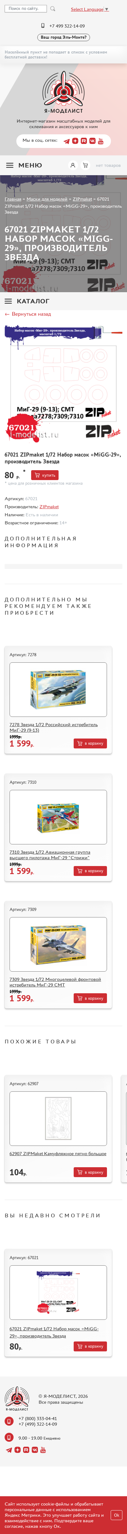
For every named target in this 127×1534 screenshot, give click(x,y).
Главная (13, 199)
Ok (116, 1515)
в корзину (94, 743)
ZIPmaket (82, 199)
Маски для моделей (47, 199)
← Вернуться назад (28, 314)
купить (48, 475)
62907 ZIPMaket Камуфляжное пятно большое (58, 1153)
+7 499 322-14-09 (67, 25)
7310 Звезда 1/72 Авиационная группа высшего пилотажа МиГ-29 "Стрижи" (50, 854)
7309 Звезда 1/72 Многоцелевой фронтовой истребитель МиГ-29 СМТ (55, 982)
